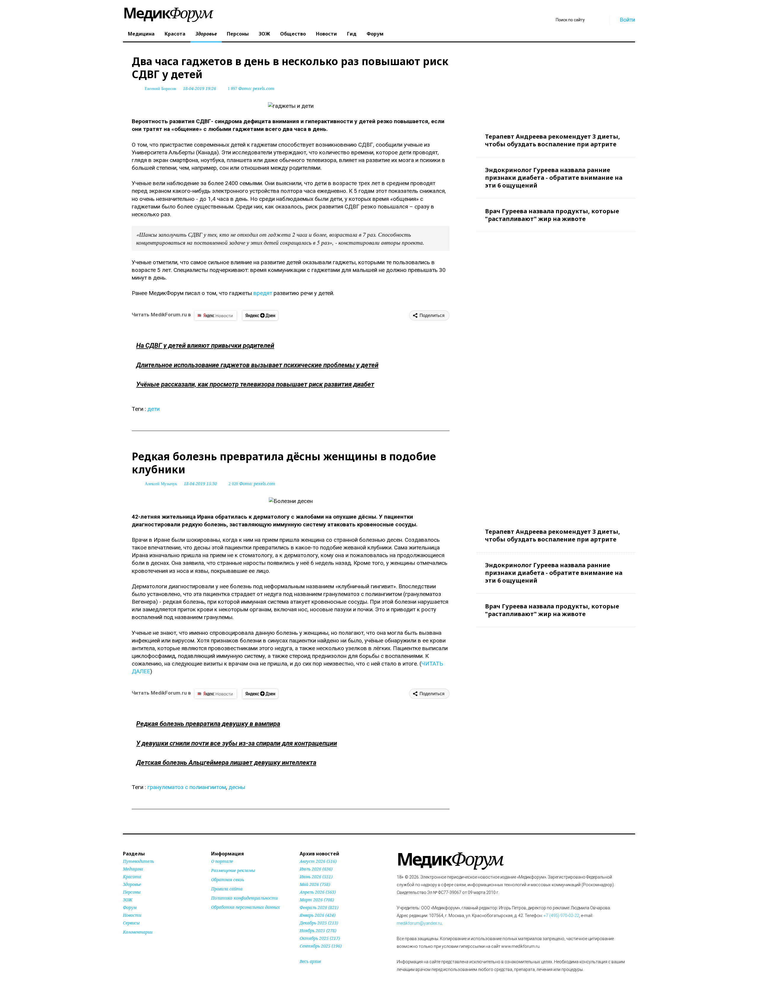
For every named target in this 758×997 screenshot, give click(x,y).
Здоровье (206, 34)
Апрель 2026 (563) (318, 892)
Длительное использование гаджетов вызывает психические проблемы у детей (257, 365)
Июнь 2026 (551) (316, 876)
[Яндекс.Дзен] (260, 315)
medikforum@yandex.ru (419, 923)
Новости (326, 34)
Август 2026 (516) (318, 861)
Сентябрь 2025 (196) (321, 946)
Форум (375, 34)
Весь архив (310, 961)
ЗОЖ (264, 34)
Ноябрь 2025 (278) (318, 930)
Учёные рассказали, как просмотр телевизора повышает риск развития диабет (255, 384)
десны (237, 787)
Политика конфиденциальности (244, 898)
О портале (222, 861)
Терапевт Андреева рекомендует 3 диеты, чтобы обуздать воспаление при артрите (552, 140)
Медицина (141, 34)
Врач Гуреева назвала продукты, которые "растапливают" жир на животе (552, 215)
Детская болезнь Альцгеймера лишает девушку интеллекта (226, 762)
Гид (351, 34)
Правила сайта (227, 889)
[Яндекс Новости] (216, 315)
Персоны (238, 34)
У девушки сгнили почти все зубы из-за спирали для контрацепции (236, 743)
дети (153, 408)
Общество (293, 34)
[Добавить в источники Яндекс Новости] (218, 918)
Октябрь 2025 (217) (320, 938)
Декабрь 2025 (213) (319, 923)
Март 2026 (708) (317, 900)
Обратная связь (227, 879)
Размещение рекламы (233, 870)
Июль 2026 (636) (316, 869)
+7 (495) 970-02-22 (561, 915)
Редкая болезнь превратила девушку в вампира (208, 723)
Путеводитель (138, 861)
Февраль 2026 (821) (319, 907)
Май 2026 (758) (315, 884)
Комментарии (137, 932)
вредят (262, 293)
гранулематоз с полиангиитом (186, 787)
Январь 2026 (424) (317, 915)
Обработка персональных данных (245, 907)
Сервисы (131, 923)
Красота (175, 34)
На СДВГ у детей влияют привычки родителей (205, 345)
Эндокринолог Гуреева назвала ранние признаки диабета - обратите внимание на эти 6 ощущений (553, 177)
